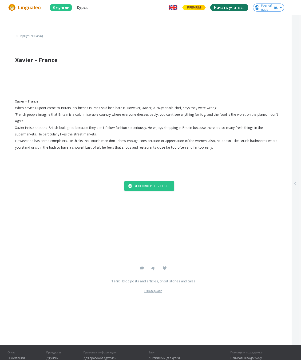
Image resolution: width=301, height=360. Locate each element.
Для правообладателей (99, 358)
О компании (16, 358)
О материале (153, 291)
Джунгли (52, 358)
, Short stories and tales (176, 281)
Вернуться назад (31, 36)
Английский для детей (164, 358)
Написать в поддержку (246, 358)
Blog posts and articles (140, 281)
